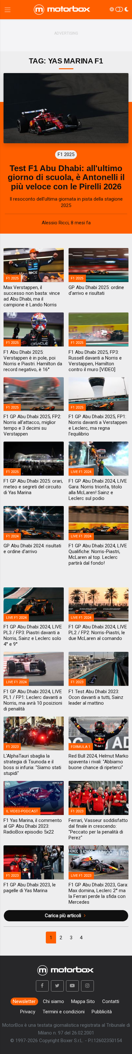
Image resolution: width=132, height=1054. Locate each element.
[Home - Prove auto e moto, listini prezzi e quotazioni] (62, 9)
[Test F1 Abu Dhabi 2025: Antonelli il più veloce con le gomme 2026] (66, 108)
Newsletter (24, 1001)
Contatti (110, 1001)
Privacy (27, 1012)
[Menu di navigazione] (7, 10)
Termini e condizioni (64, 1012)
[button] (42, 986)
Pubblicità (102, 1012)
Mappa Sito (83, 1001)
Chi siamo (53, 1001)
